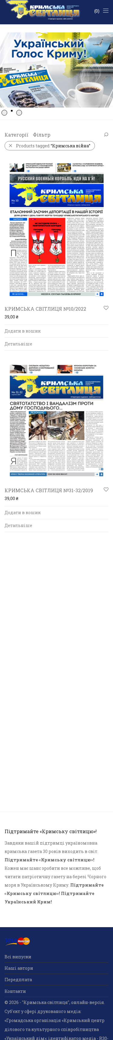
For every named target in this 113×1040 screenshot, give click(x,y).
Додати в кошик (23, 331)
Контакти (15, 991)
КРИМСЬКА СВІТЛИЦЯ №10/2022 (45, 309)
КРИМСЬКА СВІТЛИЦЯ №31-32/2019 (49, 490)
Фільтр (41, 134)
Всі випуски (18, 957)
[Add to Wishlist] (105, 308)
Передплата (18, 979)
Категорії (17, 134)
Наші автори (19, 968)
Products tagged (53, 146)
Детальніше (18, 344)
